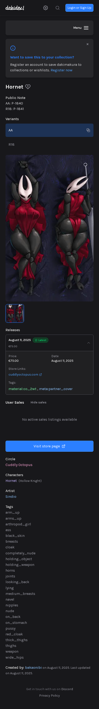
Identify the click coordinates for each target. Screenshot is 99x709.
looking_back (17, 582)
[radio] (49, 130)
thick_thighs (17, 640)
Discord (67, 689)
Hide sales (39, 402)
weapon (12, 651)
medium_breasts (20, 593)
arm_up (13, 512)
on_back (13, 616)
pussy (10, 628)
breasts (12, 541)
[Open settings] (45, 8)
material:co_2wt (22, 389)
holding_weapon (20, 564)
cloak (10, 547)
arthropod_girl (18, 524)
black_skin (15, 535)
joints (10, 576)
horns (10, 570)
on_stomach (16, 622)
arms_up (13, 518)
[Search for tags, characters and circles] (57, 8)
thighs (11, 645)
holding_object (19, 559)
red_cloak (14, 634)
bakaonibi (33, 667)
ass (8, 530)
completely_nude (20, 553)
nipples (12, 605)
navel (10, 599)
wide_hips (15, 657)
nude (10, 611)
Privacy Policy (49, 695)
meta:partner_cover (56, 389)
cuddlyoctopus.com (23, 374)
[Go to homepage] (17, 8)
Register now (62, 70)
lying (10, 588)
